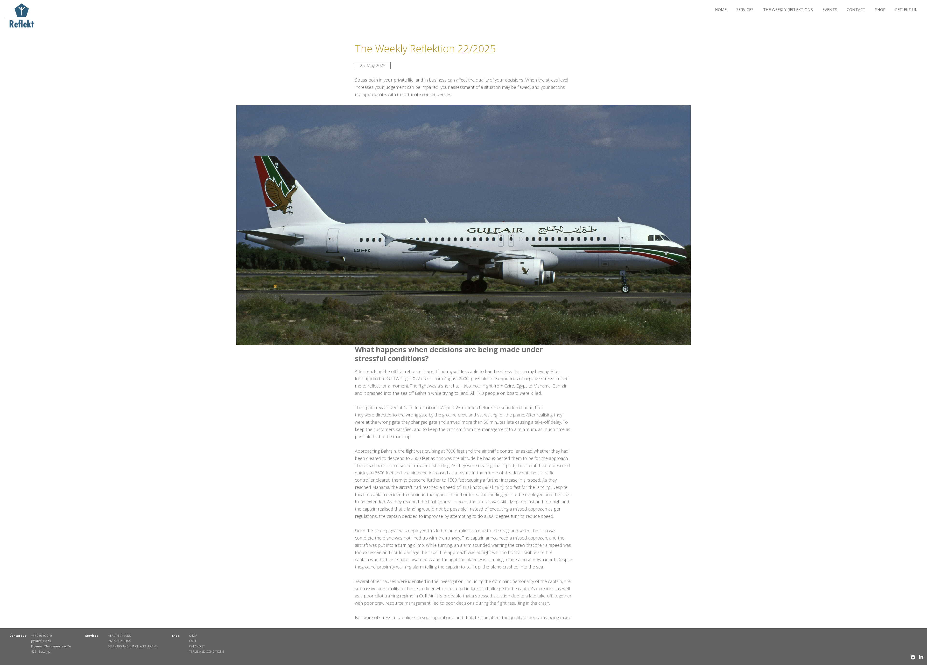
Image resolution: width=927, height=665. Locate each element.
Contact (856, 9)
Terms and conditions (206, 652)
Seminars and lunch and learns (132, 646)
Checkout (197, 646)
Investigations (119, 641)
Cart (192, 641)
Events (829, 9)
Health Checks (119, 636)
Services (744, 9)
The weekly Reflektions (788, 9)
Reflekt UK (906, 9)
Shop (880, 9)
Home (721, 9)
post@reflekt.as (41, 641)
